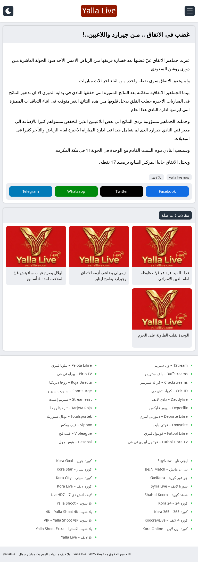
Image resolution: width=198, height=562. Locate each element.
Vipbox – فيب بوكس (76, 424)
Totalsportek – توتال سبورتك (69, 416)
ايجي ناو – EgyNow (173, 460)
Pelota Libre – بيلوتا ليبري (71, 365)
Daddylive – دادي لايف (170, 399)
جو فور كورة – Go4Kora (169, 477)
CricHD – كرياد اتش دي (169, 390)
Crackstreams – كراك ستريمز (164, 382)
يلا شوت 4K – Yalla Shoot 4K (69, 511)
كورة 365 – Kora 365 (171, 511)
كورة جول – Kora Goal (74, 460)
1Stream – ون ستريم (171, 365)
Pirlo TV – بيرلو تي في (74, 373)
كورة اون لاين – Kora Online (165, 528)
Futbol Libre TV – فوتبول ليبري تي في (158, 441)
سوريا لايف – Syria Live (169, 486)
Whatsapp (76, 191)
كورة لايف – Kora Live (74, 486)
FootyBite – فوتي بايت (170, 424)
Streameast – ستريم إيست (70, 399)
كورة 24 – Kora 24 (173, 503)
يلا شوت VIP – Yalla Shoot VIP (68, 520)
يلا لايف (156, 177)
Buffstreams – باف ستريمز (166, 373)
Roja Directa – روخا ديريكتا (70, 382)
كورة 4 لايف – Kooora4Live (166, 520)
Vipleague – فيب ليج (75, 433)
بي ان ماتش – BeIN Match (166, 469)
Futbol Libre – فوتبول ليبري (166, 433)
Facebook (167, 191)
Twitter (122, 191)
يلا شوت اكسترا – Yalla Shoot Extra (64, 528)
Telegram (30, 191)
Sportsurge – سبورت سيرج (70, 390)
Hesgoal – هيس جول (75, 441)
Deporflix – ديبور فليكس (168, 407)
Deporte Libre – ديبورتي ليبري (164, 416)
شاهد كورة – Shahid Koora (166, 494)
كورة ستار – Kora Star (74, 469)
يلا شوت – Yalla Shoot (74, 503)
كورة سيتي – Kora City (74, 477)
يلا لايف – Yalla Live (76, 537)
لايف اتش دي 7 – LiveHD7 (71, 494)
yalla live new (179, 177)
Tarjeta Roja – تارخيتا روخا (71, 407)
